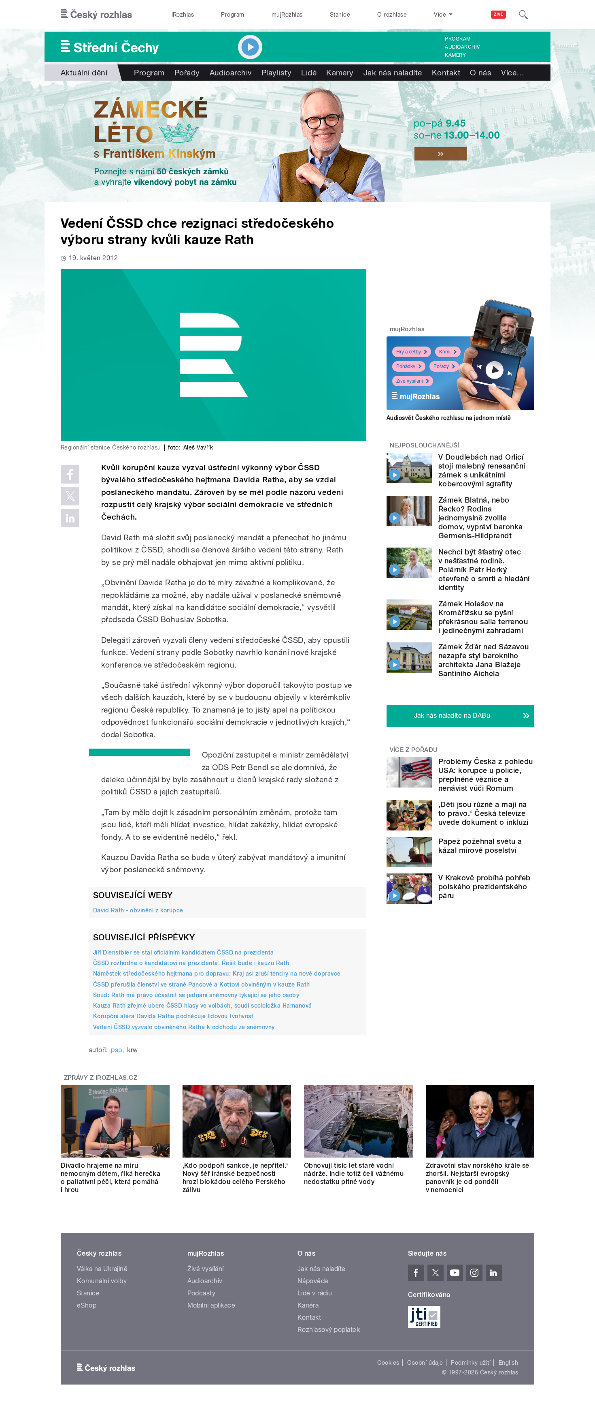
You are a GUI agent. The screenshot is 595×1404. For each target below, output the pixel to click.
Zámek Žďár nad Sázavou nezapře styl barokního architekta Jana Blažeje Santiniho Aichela (483, 660)
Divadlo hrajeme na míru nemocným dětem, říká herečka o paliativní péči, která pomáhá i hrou (110, 1178)
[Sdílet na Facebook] (70, 474)
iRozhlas (183, 14)
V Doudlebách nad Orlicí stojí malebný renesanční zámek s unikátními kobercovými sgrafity (481, 470)
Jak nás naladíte (392, 72)
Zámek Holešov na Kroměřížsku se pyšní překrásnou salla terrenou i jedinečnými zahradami (483, 617)
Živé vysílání (409, 381)
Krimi (444, 352)
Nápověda (313, 1281)
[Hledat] (523, 14)
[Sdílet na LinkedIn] (70, 518)
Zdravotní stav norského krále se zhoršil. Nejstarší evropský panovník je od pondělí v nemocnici (477, 1178)
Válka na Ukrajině (102, 1269)
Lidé (309, 72)
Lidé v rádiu (315, 1293)
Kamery (455, 55)
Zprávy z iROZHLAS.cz (101, 1077)
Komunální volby (102, 1281)
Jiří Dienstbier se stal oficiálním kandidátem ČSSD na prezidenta (183, 952)
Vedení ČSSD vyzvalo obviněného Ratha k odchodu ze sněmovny (184, 1027)
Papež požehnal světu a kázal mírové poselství (480, 845)
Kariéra (308, 1305)
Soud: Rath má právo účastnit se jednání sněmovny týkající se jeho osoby (196, 995)
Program (232, 14)
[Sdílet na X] (70, 496)
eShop (86, 1305)
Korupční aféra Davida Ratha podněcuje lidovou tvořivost (173, 1016)
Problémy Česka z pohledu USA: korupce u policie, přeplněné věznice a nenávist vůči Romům (485, 774)
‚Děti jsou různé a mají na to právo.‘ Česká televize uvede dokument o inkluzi (483, 813)
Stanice (340, 14)
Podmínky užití (471, 1362)
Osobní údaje (425, 1362)
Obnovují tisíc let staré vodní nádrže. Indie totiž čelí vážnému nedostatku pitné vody (354, 1174)
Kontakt (446, 72)
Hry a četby (408, 352)
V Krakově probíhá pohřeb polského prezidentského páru (484, 886)
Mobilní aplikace (211, 1305)
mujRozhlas (287, 14)
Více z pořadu (414, 749)
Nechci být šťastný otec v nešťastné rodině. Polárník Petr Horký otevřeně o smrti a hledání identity (483, 570)
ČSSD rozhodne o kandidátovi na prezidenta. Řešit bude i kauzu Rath (191, 963)
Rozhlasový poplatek (329, 1329)
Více (512, 72)
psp (116, 1050)
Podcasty (201, 1293)
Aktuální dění (84, 72)
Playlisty (276, 72)
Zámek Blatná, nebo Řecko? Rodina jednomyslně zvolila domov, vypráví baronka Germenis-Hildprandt (480, 518)
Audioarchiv (462, 47)
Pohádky (405, 366)
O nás (480, 72)
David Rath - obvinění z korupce (138, 910)
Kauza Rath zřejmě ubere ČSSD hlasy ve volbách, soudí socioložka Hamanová (202, 1005)
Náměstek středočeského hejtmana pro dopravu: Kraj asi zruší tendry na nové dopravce (217, 973)
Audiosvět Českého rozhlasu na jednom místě (449, 418)
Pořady (187, 72)
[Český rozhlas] (96, 14)
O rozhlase (392, 14)
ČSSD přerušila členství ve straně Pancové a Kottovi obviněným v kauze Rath (201, 984)
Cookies (388, 1362)
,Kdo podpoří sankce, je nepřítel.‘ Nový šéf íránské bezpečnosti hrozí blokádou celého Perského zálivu (235, 1178)
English (508, 1362)
